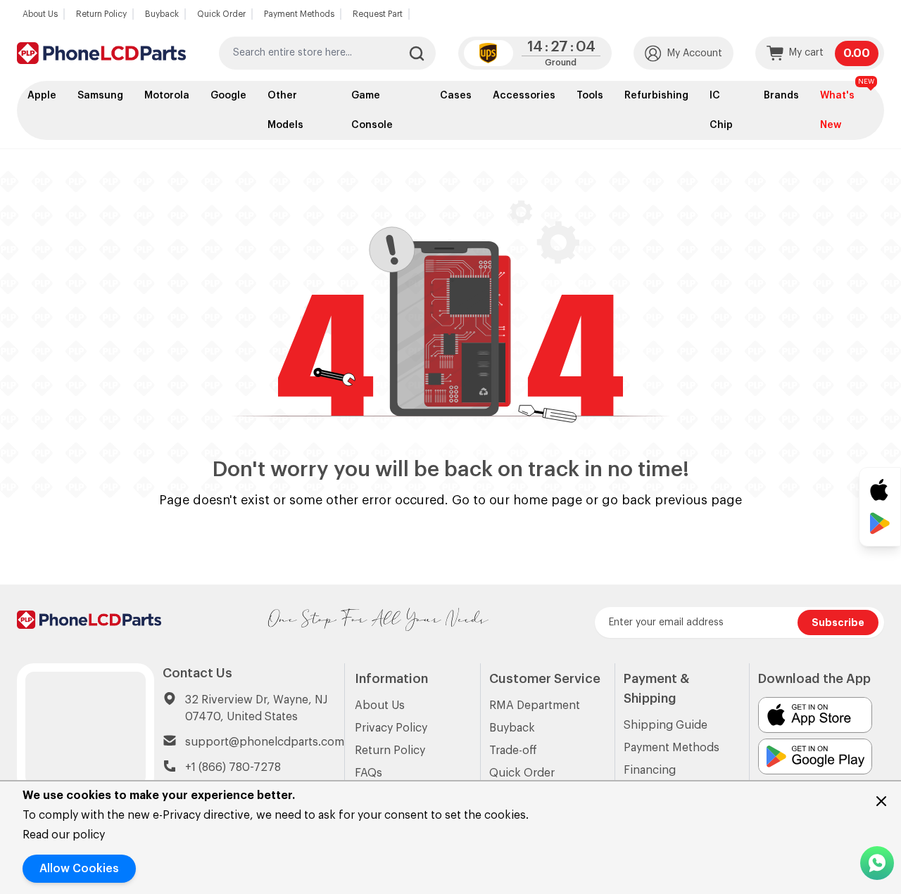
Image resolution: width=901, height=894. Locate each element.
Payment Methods (299, 14)
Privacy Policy (391, 728)
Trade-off (513, 750)
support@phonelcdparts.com (264, 742)
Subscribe (838, 622)
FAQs (368, 773)
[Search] (416, 53)
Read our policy (64, 835)
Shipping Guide (665, 725)
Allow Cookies (79, 868)
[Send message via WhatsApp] (877, 863)
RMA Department (534, 705)
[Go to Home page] (101, 53)
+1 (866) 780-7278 (233, 767)
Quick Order (221, 14)
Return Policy (101, 14)
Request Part (378, 14)
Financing (650, 770)
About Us (40, 14)
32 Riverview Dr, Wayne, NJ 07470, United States (256, 708)
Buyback (162, 14)
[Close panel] (881, 801)
